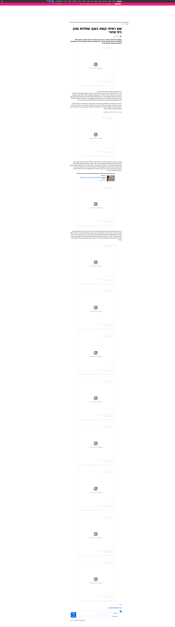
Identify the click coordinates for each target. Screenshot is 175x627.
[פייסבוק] (55, 4)
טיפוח (100, 4)
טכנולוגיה (74, 1)
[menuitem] (113, 1)
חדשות (114, 1)
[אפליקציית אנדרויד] (61, 4)
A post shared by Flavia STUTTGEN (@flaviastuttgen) (87, 85)
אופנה (69, 1)
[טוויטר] (57, 4)
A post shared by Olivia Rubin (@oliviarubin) (88, 225)
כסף (92, 1)
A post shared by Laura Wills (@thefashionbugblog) (87, 419)
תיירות (79, 1)
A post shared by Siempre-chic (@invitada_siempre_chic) (86, 283)
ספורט (109, 1)
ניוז (112, 4)
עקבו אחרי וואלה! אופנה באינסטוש (112, 112)
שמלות (120, 604)
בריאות (84, 1)
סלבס (96, 1)
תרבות (100, 1)
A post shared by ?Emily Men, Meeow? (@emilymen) (87, 329)
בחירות (104, 1)
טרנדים (103, 4)
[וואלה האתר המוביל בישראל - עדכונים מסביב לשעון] (119, 1)
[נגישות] (2, 1)
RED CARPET (95, 4)
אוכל (89, 1)
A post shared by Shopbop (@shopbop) (88, 156)
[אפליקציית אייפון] (59, 4)
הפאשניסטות (108, 4)
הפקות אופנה (88, 4)
